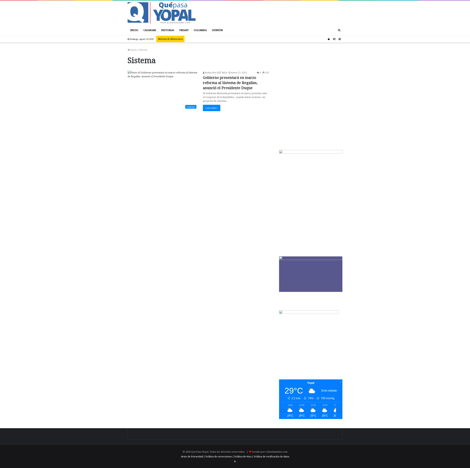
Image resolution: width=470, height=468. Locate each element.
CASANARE (149, 30)
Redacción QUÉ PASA (216, 72)
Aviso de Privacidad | (193, 456)
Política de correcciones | (219, 456)
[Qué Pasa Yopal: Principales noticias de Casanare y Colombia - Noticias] (162, 12)
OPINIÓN (217, 30)
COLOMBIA (200, 30)
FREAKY (184, 30)
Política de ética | (244, 456)
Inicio (133, 49)
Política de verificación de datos (271, 456)
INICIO (134, 30)
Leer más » (212, 108)
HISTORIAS (167, 30)
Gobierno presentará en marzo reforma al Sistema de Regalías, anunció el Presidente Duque (230, 82)
